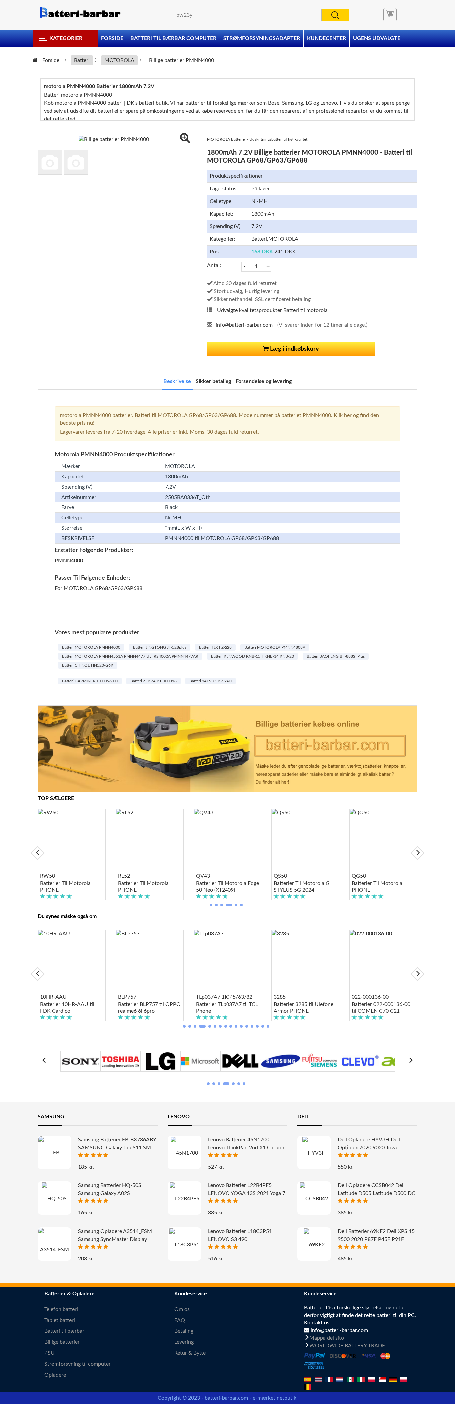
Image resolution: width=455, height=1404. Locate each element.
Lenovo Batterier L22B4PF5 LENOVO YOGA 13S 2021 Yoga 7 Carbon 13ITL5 (246, 1193)
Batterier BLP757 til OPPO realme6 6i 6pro (149, 1008)
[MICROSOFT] (200, 1060)
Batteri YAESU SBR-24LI (210, 681)
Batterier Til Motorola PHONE (65, 887)
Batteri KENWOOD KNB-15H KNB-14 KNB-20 (252, 656)
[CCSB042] (314, 1198)
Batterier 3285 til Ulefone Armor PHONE (303, 1008)
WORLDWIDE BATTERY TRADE (347, 1345)
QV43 (203, 876)
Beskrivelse (177, 381)
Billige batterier (62, 1342)
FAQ (179, 1320)
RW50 (47, 876)
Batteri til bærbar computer (173, 38)
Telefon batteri (61, 1309)
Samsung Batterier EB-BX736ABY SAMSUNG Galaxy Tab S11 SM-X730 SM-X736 (117, 1147)
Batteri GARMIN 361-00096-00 (90, 681)
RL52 (124, 876)
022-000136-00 (370, 997)
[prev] (38, 853)
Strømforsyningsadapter (261, 38)
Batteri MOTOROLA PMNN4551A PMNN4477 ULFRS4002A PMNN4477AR (130, 656)
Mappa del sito (326, 1338)
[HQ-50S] (54, 1198)
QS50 (280, 876)
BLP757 (127, 997)
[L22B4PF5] (184, 1198)
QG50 (359, 876)
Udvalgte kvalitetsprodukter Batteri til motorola (272, 310)
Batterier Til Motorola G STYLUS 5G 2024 (302, 887)
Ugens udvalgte (376, 38)
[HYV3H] (314, 1152)
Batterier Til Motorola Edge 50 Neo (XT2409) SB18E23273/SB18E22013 (227, 887)
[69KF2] (314, 1244)
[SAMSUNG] (280, 1060)
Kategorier (65, 38)
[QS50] (305, 840)
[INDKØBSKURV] (390, 14)
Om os (182, 1309)
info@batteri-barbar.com (244, 325)
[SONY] (80, 1060)
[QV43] (227, 840)
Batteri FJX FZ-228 (215, 647)
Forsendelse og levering (264, 381)
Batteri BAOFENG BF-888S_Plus (336, 656)
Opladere (55, 1375)
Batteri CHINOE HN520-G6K (87, 665)
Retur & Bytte (190, 1353)
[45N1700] (184, 1152)
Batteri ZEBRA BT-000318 (153, 681)
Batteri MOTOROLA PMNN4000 (91, 647)
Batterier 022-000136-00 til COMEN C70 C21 (381, 1008)
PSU (49, 1353)
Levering (184, 1342)
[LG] (160, 1060)
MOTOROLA (119, 60)
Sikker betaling (213, 381)
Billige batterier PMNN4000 (181, 60)
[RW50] (71, 840)
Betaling (183, 1331)
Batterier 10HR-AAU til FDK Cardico (67, 1008)
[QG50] (383, 840)
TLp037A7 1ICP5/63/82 (224, 997)
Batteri (82, 60)
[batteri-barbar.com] (80, 12)
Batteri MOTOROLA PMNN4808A (274, 647)
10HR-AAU (53, 997)
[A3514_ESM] (54, 1247)
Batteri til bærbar (64, 1331)
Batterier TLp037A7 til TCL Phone (227, 1008)
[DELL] (240, 1060)
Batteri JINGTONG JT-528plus (159, 647)
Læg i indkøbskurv (294, 349)
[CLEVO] (360, 1060)
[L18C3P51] (184, 1244)
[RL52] (149, 840)
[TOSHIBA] (120, 1060)
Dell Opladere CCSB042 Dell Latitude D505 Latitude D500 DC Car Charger (376, 1193)
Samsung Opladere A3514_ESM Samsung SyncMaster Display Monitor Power (115, 1239)
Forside (112, 38)
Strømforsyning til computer (77, 1364)
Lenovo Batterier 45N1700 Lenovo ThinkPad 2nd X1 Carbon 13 (246, 1147)
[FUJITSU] (320, 1060)
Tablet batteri (59, 1320)
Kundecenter (326, 38)
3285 (280, 997)
